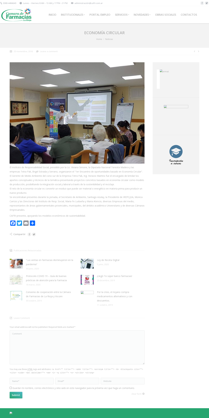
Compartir (19, 234)
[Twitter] (207, 3)
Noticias (109, 39)
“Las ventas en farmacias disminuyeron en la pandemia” (49, 262)
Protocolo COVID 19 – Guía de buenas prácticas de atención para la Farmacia (46, 278)
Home (99, 39)
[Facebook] (202, 3)
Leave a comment (49, 51)
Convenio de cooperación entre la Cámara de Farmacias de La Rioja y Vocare (48, 294)
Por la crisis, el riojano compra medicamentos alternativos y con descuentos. (114, 296)
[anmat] (176, 71)
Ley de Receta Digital (108, 260)
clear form (136, 393)
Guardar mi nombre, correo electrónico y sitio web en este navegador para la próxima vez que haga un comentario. (73, 388)
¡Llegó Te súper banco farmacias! (114, 276)
